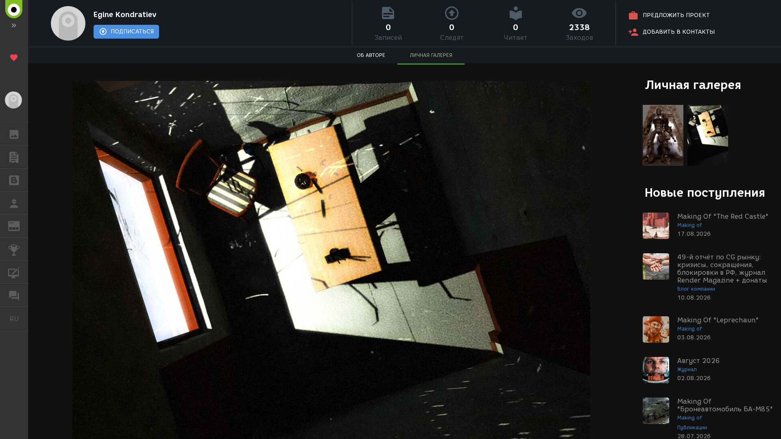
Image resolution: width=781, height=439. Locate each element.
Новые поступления (705, 192)
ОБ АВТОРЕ (371, 55)
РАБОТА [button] (14, 202)
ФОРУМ (14, 295)
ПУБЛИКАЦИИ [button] (14, 157)
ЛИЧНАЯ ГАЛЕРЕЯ (431, 55)
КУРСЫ (14, 272)
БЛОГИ (14, 180)
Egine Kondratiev (125, 14)
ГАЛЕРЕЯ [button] (14, 133)
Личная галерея (693, 85)
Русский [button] (18, 319)
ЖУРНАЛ (19, 225)
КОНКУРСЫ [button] (14, 249)
